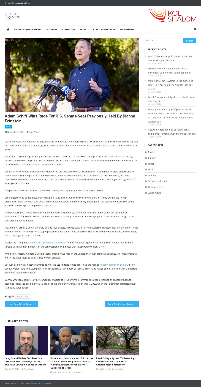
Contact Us (68, 29)
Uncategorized (155, 186)
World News (154, 192)
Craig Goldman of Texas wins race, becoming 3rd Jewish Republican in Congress (123, 304)
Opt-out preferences (103, 29)
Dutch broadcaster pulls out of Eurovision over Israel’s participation (170, 58)
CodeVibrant (45, 383)
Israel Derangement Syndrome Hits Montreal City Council (171, 99)
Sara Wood (34, 132)
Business (153, 152)
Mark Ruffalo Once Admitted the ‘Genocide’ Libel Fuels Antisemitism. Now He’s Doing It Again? (170, 84)
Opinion (152, 175)
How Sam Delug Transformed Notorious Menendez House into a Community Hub (23, 304)
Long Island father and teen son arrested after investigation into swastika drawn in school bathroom (25, 361)
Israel (151, 163)
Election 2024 (23, 296)
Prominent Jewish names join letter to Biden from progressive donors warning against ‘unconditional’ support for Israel (71, 363)
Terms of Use (127, 29)
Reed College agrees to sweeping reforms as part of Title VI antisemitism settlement (115, 361)
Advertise (51, 29)
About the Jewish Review (27, 29)
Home (83, 29)
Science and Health (158, 181)
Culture (152, 157)
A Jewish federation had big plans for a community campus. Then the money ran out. (172, 131)
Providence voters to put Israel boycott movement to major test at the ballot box (169, 70)
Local (8, 126)
